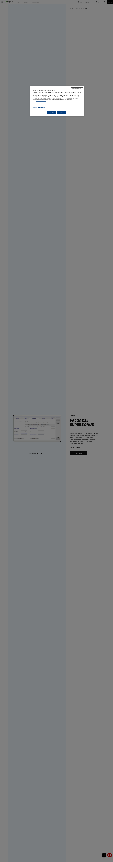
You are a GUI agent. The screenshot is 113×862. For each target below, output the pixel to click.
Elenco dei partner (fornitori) (39, 107)
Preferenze (51, 112)
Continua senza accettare (76, 88)
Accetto (62, 112)
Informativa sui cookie (41, 101)
